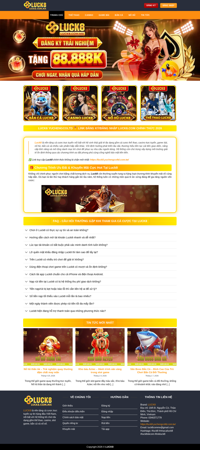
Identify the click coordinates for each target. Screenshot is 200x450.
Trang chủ (56, 15)
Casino (89, 15)
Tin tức (145, 15)
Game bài (104, 15)
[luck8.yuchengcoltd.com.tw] (35, 5)
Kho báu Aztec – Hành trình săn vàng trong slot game (100, 371)
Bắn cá (119, 15)
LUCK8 (27, 410)
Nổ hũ (132, 15)
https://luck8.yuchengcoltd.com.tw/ (158, 424)
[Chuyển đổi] (26, 230)
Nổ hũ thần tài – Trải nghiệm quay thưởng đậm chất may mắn (48, 371)
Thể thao (74, 15)
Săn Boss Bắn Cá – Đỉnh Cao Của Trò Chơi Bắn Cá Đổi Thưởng (152, 371)
